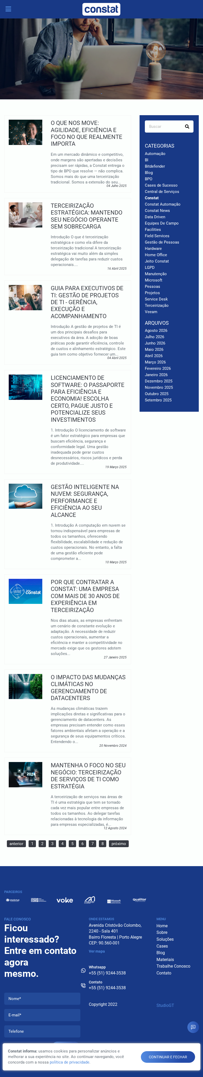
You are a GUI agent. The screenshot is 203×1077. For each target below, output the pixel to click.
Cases (162, 946)
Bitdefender (155, 166)
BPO (148, 179)
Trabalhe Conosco (173, 966)
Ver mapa (97, 951)
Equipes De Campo (162, 223)
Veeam (151, 311)
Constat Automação (163, 204)
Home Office (156, 255)
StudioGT (165, 1005)
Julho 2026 (154, 336)
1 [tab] (101, 93)
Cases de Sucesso (161, 185)
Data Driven (155, 217)
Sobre (161, 932)
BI (146, 160)
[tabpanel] (101, 58)
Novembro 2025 (159, 387)
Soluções (165, 939)
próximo (119, 843)
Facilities (153, 229)
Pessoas (152, 286)
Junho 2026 (155, 343)
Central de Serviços (162, 191)
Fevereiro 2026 (158, 368)
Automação (155, 153)
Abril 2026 (154, 355)
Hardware (153, 248)
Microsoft (153, 280)
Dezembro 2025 (158, 381)
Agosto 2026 (156, 330)
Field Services (157, 236)
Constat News (157, 210)
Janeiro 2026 (156, 374)
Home (162, 925)
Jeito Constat (157, 261)
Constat (152, 198)
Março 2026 (155, 362)
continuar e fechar (168, 1057)
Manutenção (156, 273)
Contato (163, 973)
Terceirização (157, 305)
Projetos (152, 292)
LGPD (150, 267)
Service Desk (156, 299)
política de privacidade (69, 1062)
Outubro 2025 (156, 393)
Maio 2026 (154, 349)
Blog (149, 172)
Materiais (165, 959)
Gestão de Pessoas (162, 242)
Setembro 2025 (158, 400)
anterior (16, 843)
